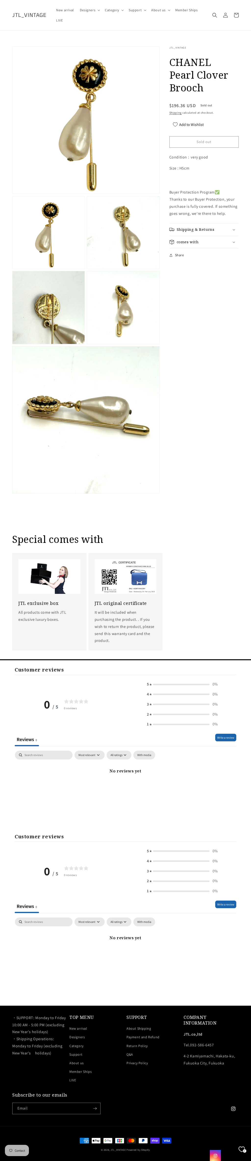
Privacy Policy (137, 1063)
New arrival (78, 1028)
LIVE (72, 1080)
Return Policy (137, 1046)
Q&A (129, 1054)
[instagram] (215, 1155)
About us (76, 1063)
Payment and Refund (143, 1037)
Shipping (175, 112)
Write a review (225, 737)
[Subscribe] (94, 1108)
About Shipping (138, 1028)
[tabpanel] (125, 787)
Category (76, 1046)
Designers (77, 1037)
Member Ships (80, 1071)
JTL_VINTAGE (118, 1149)
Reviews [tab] (27, 739)
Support (75, 1054)
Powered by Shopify (138, 1149)
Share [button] (179, 255)
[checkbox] (144, 755)
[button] (89, 10)
